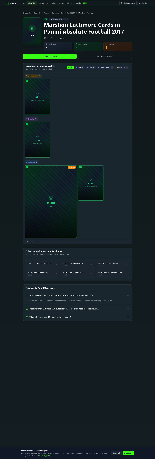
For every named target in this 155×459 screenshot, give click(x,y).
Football (37, 13)
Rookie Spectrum (106, 67)
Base (80, 67)
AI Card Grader (64, 3)
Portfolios (80, 3)
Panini (46, 13)
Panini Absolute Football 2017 (63, 13)
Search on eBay (51, 56)
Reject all (116, 453)
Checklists (32, 3)
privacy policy (46, 455)
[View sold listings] (44, 111)
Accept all (128, 453)
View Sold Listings (106, 56)
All (70, 67)
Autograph (122, 67)
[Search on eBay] (47, 111)
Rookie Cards (44, 3)
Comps (22, 3)
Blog (54, 3)
